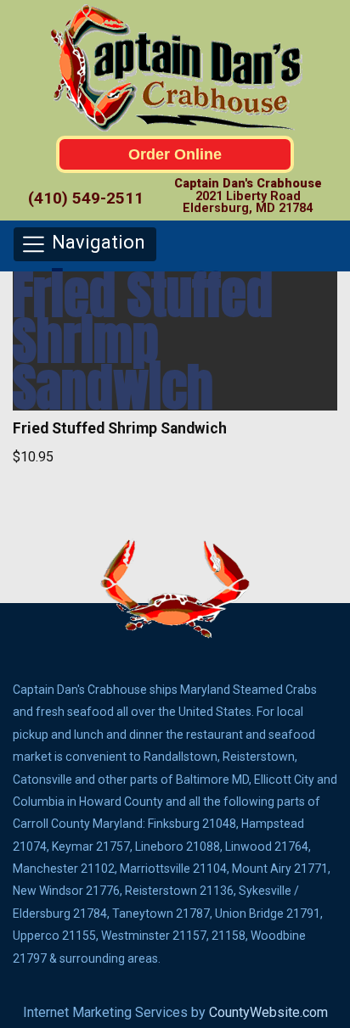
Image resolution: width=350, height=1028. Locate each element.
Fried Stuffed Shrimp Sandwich (143, 340)
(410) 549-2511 (86, 198)
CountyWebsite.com (268, 1012)
